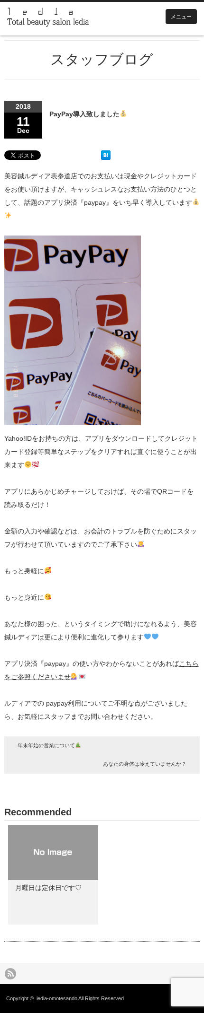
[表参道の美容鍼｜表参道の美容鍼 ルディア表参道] (48, 19)
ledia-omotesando (57, 998)
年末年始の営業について (46, 745)
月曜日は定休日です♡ (48, 887)
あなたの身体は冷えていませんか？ (144, 764)
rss (10, 973)
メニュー (181, 16)
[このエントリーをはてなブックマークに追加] (106, 157)
